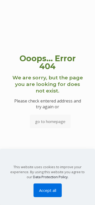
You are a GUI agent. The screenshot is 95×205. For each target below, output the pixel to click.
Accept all (47, 190)
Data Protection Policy (50, 177)
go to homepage (50, 121)
